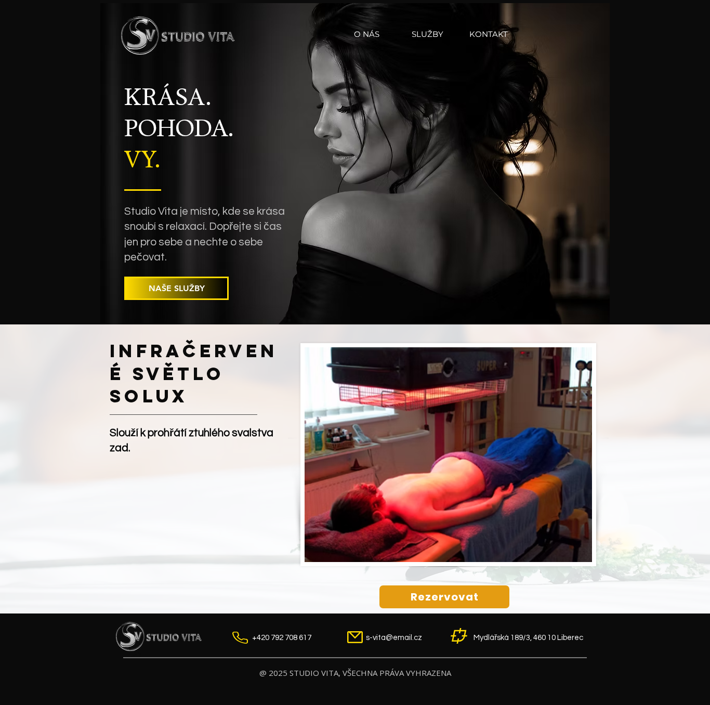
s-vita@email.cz (394, 638)
